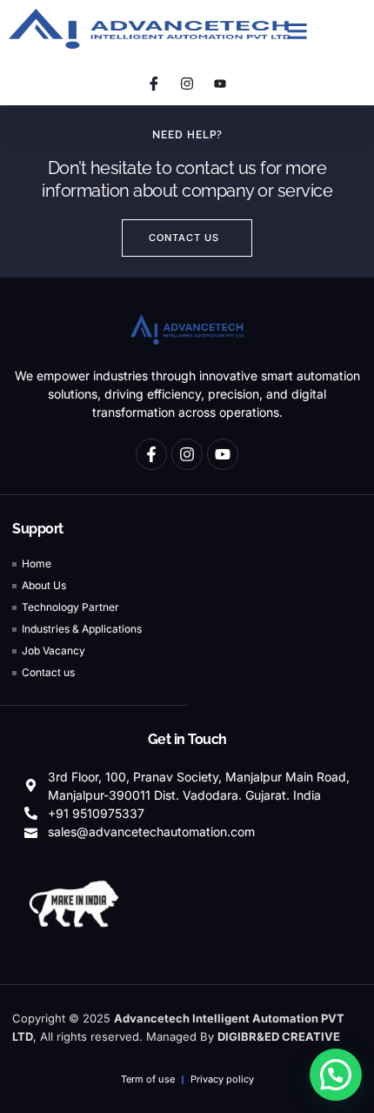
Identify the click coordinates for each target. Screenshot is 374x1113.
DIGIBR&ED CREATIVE (278, 1036)
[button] (297, 31)
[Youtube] (220, 83)
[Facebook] (154, 83)
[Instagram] (187, 83)
